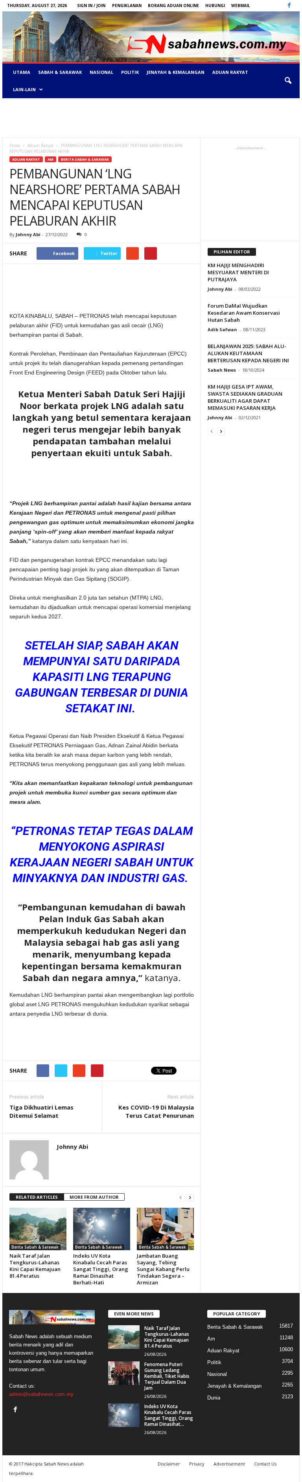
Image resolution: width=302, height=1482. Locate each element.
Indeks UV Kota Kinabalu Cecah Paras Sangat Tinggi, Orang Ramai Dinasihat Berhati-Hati (100, 1269)
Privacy (196, 1464)
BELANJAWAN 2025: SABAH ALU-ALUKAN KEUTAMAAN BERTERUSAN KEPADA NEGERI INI (248, 353)
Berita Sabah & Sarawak (85, 159)
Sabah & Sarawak (60, 72)
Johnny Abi (28, 234)
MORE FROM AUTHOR (94, 1197)
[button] (287, 81)
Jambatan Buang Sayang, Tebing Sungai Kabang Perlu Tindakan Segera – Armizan (163, 1269)
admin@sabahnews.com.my (41, 1394)
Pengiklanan (127, 5)
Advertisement (229, 1464)
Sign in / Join (91, 5)
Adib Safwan (222, 329)
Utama (21, 72)
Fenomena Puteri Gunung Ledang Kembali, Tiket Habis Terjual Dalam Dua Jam (167, 1376)
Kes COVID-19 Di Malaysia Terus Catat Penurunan (156, 1111)
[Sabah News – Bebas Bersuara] (151, 36)
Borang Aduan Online (173, 5)
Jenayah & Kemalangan (175, 72)
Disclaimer (169, 1464)
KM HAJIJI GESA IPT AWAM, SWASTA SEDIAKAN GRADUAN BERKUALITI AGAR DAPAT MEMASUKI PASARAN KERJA (245, 397)
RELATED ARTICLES (37, 1197)
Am (50, 159)
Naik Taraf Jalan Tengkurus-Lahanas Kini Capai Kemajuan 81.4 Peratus (35, 1265)
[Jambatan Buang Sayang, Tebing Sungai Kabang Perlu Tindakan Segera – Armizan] (165, 1229)
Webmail (240, 5)
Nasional (101, 72)
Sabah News (222, 370)
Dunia (213, 1398)
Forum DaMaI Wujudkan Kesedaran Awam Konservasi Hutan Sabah (244, 312)
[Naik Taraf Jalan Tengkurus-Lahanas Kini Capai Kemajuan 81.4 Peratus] (37, 1229)
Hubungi (215, 5)
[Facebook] (289, 5)
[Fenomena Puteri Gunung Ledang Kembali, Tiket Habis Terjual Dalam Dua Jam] (124, 1373)
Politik (130, 72)
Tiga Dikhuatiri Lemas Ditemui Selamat (41, 1111)
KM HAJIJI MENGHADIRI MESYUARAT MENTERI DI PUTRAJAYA (238, 272)
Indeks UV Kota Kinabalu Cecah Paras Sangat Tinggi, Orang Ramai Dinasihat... (168, 1415)
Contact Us (265, 1464)
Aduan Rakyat (230, 72)
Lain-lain (24, 89)
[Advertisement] (151, 118)
